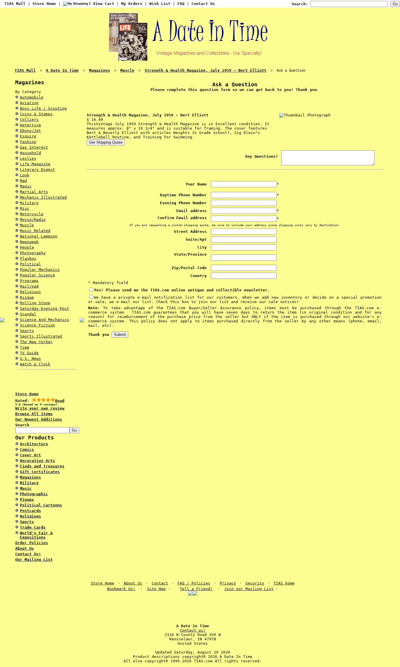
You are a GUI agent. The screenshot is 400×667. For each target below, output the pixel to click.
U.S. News (30, 358)
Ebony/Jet (30, 130)
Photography (33, 253)
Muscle (27, 225)
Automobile (31, 97)
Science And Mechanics (44, 319)
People (27, 247)
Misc (24, 208)
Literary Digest (37, 169)
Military (29, 203)
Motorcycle (31, 214)
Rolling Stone (35, 303)
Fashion (28, 142)
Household (30, 153)
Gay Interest (34, 147)
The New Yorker (36, 342)
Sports (27, 331)
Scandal (28, 314)
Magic (26, 186)
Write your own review (39, 408)
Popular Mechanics (40, 269)
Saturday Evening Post (44, 308)
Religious (30, 292)
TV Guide (29, 353)
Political (30, 264)
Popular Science (37, 275)
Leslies (28, 158)
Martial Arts (34, 192)
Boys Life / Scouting (43, 108)
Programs (29, 281)
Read (59, 400)
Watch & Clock (35, 364)
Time (24, 347)
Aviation (29, 103)
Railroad (29, 286)
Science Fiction (37, 325)
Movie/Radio (33, 219)
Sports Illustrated (41, 336)
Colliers (29, 119)
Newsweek (29, 242)
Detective (30, 125)
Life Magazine (35, 164)
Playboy (28, 258)
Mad (23, 180)
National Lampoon (38, 236)
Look (24, 175)
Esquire (28, 136)
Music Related (35, 230)
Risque (27, 297)
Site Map (156, 589)
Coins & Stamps (36, 114)
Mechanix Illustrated (43, 197)
